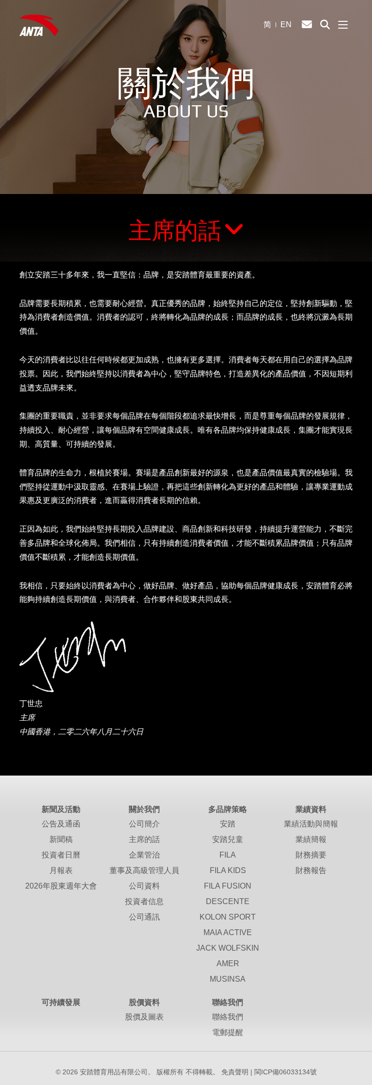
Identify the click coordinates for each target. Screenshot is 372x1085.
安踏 (227, 824)
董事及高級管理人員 (144, 870)
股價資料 (144, 1002)
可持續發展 (61, 1002)
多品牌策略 (227, 809)
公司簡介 (144, 824)
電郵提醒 (227, 1032)
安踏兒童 (227, 839)
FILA (227, 855)
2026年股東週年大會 (61, 886)
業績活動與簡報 (311, 824)
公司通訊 (144, 917)
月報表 (61, 870)
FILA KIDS (228, 870)
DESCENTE (227, 901)
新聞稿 (61, 839)
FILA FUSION (227, 886)
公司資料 (144, 886)
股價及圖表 (144, 1017)
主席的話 (174, 230)
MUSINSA (228, 979)
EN (286, 24)
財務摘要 (310, 855)
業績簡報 (310, 839)
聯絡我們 (227, 1002)
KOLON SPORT (228, 917)
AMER (228, 963)
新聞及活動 (61, 809)
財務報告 (310, 870)
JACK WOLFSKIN (227, 948)
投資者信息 (144, 901)
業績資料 (310, 809)
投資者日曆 (61, 855)
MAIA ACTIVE (227, 932)
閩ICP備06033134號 (285, 1072)
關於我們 (144, 809)
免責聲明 (234, 1072)
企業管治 (144, 855)
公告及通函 (61, 824)
